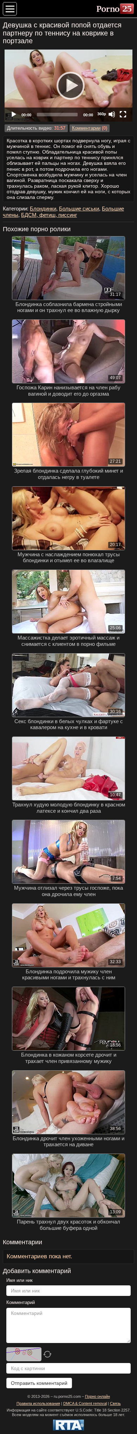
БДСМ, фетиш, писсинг (49, 215)
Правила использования (38, 1403)
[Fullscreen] (123, 114)
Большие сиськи (79, 209)
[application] (68, 86)
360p (101, 114)
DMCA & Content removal (85, 1403)
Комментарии (86, 128)
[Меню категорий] (10, 8)
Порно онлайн (97, 1396)
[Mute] (112, 114)
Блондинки (43, 209)
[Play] (68, 85)
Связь (115, 1403)
